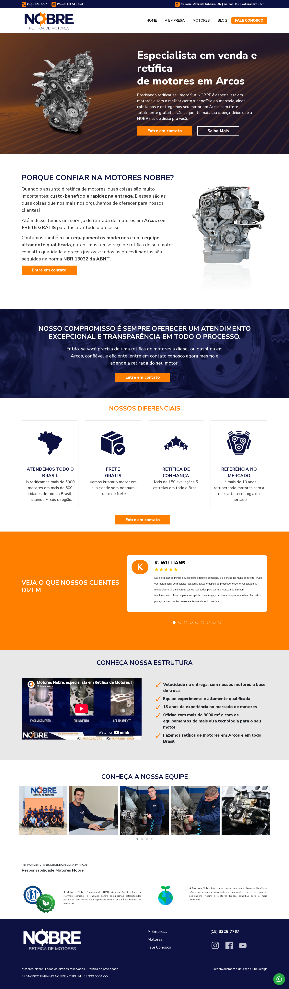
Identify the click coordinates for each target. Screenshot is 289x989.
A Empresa (175, 20)
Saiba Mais (218, 131)
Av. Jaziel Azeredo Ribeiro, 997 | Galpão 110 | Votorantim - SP (221, 4)
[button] (174, 622)
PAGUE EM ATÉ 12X (69, 4)
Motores (201, 20)
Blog (222, 20)
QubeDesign (258, 969)
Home (151, 20)
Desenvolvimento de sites (231, 969)
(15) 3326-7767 (36, 4)
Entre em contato (164, 131)
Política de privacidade (102, 969)
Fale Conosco (249, 20)
